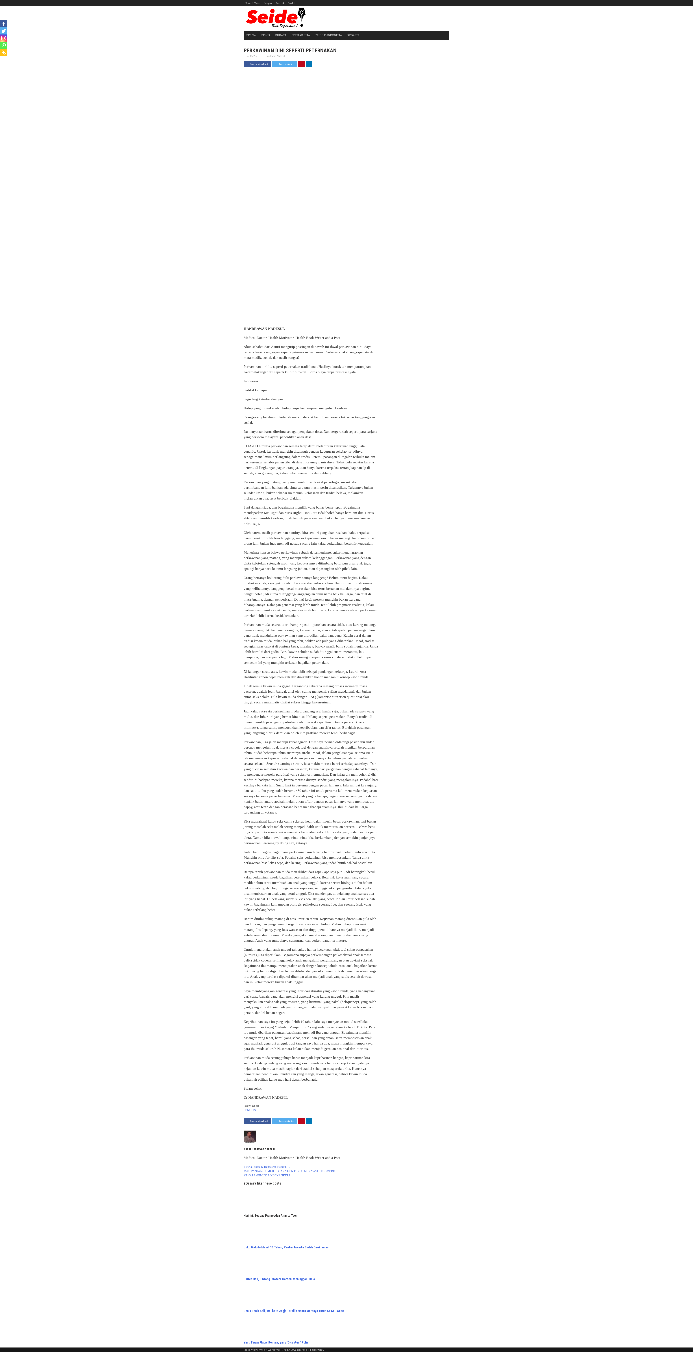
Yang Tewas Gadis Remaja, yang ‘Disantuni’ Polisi (276, 1342)
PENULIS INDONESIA (328, 35)
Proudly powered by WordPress (262, 1349)
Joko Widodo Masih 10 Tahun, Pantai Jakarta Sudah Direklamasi (286, 1247)
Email (290, 3)
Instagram (268, 3)
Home (248, 3)
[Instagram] (3, 38)
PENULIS (250, 1110)
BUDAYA (280, 35)
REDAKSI (353, 35)
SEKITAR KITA (301, 35)
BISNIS (265, 35)
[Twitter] (3, 30)
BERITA (251, 35)
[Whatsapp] (3, 45)
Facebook (280, 3)
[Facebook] (3, 23)
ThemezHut (316, 1349)
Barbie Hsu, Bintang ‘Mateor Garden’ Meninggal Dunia (279, 1279)
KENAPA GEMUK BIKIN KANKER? (267, 1175)
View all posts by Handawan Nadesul (267, 1166)
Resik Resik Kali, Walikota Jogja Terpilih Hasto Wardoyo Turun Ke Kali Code (294, 1311)
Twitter (257, 3)
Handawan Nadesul (275, 56)
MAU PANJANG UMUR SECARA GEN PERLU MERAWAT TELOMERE (289, 1171)
